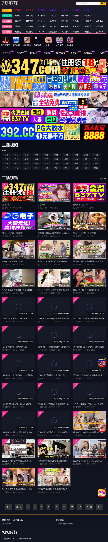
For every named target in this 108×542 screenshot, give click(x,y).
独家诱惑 (64, 26)
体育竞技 (6, 53)
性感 (26, 155)
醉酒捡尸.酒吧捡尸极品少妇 (84, 233)
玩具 (36, 159)
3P (86, 168)
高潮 (56, 159)
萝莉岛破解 (53, 32)
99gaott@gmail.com (64, 524)
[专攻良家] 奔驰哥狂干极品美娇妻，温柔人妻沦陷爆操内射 (61, 404)
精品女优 (53, 21)
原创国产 (64, 16)
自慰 (46, 159)
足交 (86, 163)
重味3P (18, 26)
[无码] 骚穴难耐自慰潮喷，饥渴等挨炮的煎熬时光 (22, 375)
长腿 (96, 155)
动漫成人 (99, 21)
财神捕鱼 (101, 53)
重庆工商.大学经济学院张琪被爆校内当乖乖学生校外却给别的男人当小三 (32, 461)
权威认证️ (33, 53)
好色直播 (41, 205)
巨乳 (76, 155)
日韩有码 (29, 16)
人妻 (26, 163)
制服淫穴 (18, 21)
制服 (26, 159)
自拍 (16, 155)
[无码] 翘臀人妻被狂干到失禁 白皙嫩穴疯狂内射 (21, 404)
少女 (46, 163)
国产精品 (18, 16)
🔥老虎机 (88, 53)
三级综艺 (87, 21)
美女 (16, 163)
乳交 (96, 163)
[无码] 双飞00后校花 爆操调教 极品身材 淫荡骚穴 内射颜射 (26, 432)
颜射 (36, 168)
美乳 (66, 155)
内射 (66, 168)
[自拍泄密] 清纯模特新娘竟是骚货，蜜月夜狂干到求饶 (24, 318)
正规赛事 (20, 53)
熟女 (96, 159)
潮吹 (66, 159)
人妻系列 (29, 26)
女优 (76, 159)
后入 (6, 168)
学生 (6, 163)
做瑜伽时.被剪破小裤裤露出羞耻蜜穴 (88, 261)
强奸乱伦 (41, 21)
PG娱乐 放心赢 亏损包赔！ (13, 233)
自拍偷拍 (41, 16)
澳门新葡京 (6, 205)
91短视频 (64, 32)
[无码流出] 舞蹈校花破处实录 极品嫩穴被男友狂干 (58, 432)
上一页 (19, 507)
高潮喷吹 (87, 26)
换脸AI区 (76, 21)
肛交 (16, 168)
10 (64, 507)
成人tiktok (99, 32)
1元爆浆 (47, 53)
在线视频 (7, 26)
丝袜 (6, 159)
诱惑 (46, 155)
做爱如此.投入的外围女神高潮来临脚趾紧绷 (55, 261)
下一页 (89, 507)
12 (80, 507)
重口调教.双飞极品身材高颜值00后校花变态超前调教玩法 (25, 489)
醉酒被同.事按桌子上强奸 (12, 261)
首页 (8, 507)
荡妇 (86, 159)
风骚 (36, 155)
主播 (56, 163)
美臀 (86, 155)
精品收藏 (7, 21)
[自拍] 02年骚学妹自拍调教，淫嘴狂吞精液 (55, 347)
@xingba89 (6, 524)
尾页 (99, 507)
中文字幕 (53, 16)
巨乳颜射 (99, 26)
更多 (101, 179)
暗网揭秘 (7, 32)
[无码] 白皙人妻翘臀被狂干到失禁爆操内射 (90, 347)
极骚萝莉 (41, 26)
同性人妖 (64, 21)
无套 (76, 168)
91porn (41, 32)
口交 (66, 163)
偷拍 (6, 155)
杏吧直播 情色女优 (80, 205)
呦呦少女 (76, 32)
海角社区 (87, 32)
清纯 (56, 155)
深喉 (76, 163)
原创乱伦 (29, 32)
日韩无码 (76, 16)
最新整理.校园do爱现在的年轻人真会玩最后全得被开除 (60, 233)
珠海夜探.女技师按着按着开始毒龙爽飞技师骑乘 (57, 461)
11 (72, 507)
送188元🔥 (60, 53)
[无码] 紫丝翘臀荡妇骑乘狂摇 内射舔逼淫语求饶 (57, 318)
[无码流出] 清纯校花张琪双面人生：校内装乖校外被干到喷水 (62, 375)
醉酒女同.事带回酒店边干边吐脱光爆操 (53, 290)
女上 (26, 168)
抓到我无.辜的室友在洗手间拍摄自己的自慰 (55, 489)
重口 (96, 168)
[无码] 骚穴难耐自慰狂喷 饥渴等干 (16, 347)
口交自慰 (29, 21)
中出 (56, 168)
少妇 (36, 163)
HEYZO (53, 26)
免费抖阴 (18, 32)
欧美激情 (87, 16)
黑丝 (16, 159)
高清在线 (7, 16)
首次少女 (76, 26)
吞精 (46, 168)
